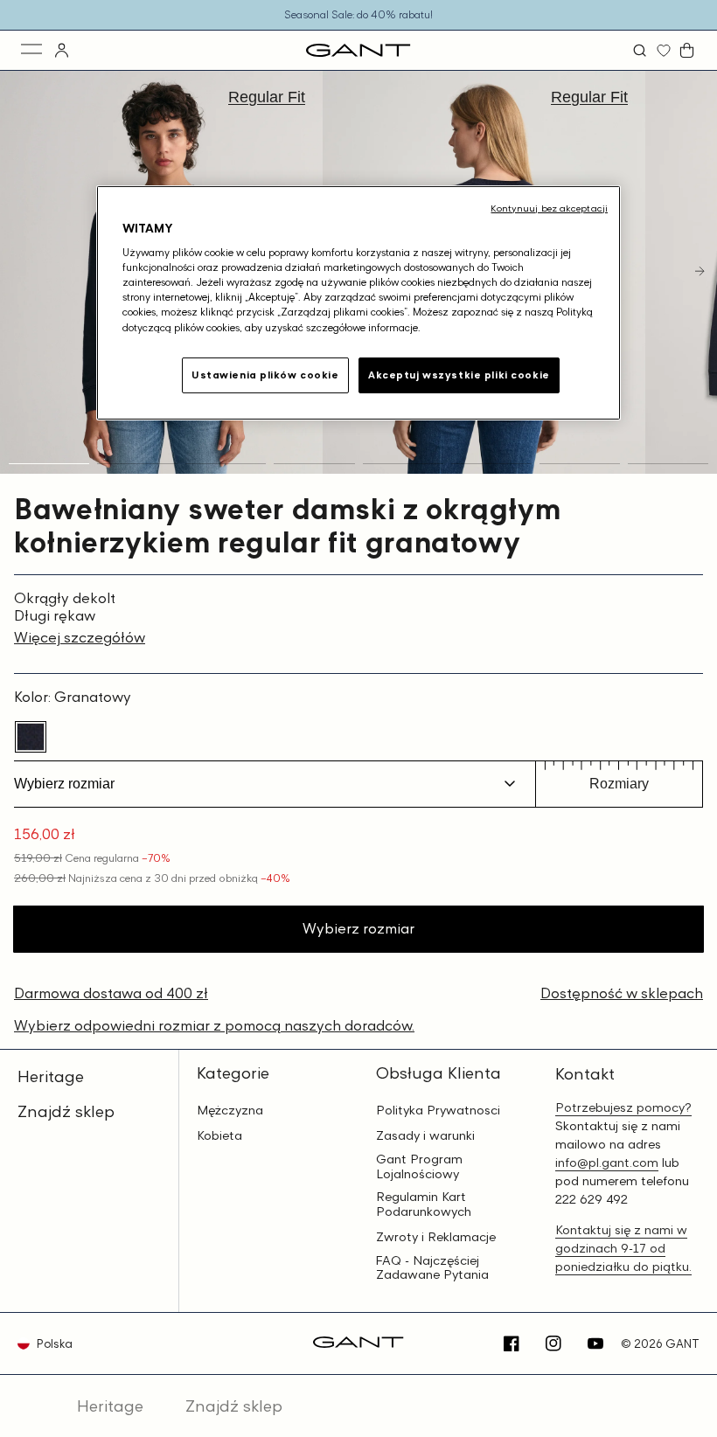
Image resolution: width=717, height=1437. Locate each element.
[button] (642, 50)
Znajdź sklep (66, 1111)
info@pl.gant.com (606, 1162)
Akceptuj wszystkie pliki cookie (459, 374)
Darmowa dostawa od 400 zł (111, 993)
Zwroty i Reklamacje (436, 1237)
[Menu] (32, 50)
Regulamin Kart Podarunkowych (423, 1204)
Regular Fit (266, 97)
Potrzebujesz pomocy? (623, 1107)
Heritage (50, 1076)
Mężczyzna (230, 1110)
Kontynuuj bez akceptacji (549, 208)
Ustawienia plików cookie (265, 374)
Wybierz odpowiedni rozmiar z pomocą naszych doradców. (214, 1025)
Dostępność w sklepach (621, 993)
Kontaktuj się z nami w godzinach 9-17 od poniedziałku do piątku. (623, 1248)
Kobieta (219, 1135)
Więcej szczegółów (79, 637)
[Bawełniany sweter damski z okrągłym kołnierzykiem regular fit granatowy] (30, 737)
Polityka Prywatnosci (438, 1110)
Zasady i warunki (425, 1135)
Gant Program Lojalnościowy (419, 1166)
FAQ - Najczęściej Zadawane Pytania (432, 1267)
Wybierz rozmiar (358, 928)
